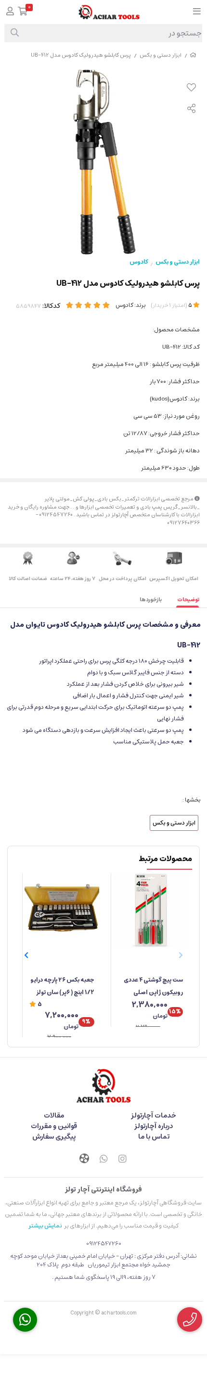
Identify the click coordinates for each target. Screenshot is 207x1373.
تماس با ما (153, 1136)
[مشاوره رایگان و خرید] (189, 1319)
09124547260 (103, 1244)
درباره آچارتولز (153, 1126)
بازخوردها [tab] (151, 599)
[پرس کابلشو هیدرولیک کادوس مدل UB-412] (103, 1086)
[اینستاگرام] (123, 1159)
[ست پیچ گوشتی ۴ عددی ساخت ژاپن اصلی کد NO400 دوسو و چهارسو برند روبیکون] (150, 911)
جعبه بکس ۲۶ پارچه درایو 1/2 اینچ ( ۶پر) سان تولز (62, 986)
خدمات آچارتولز (153, 1115)
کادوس (138, 262)
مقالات (54, 1115)
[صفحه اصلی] (193, 55)
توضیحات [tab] (188, 599)
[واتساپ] (103, 1159)
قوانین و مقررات (54, 1126)
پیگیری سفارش (54, 1136)
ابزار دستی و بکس (160, 55)
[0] (22, 12)
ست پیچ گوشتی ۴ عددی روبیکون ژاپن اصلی (153, 986)
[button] (26, 955)
